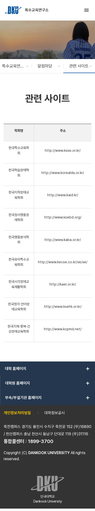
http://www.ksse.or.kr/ (63, 150)
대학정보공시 (54, 413)
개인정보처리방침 (17, 413)
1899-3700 (40, 441)
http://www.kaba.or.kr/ (63, 240)
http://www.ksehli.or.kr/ (63, 306)
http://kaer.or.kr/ (62, 284)
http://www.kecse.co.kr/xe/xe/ (62, 262)
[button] (13, 66)
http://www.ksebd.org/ (62, 217)
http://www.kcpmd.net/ (63, 329)
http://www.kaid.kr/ (62, 195)
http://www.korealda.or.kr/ (62, 173)
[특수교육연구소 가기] (13, 10)
